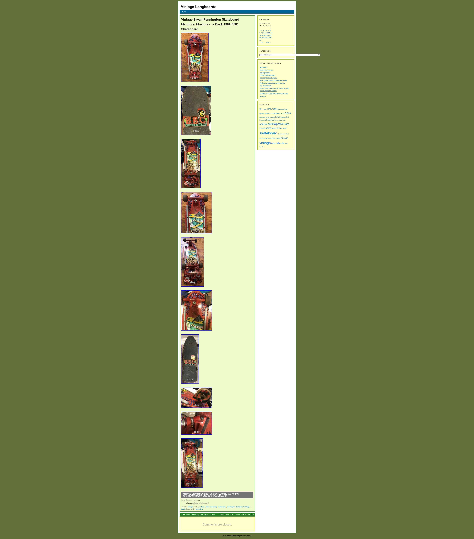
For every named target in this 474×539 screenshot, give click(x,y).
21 (269, 35)
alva (279, 109)
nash (284, 120)
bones (261, 113)
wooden (261, 147)
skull (287, 134)
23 (260, 38)
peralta (272, 124)
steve (265, 138)
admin (183, 509)
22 (271, 35)
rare (287, 124)
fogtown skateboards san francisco (272, 83)
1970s (269, 109)
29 (271, 38)
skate (285, 128)
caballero (267, 113)
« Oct (261, 42)
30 (260, 40)
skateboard (240, 507)
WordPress (235, 536)
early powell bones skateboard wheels (273, 80)
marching (213, 507)
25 (264, 38)
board (286, 109)
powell (280, 124)
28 (269, 38)
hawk (277, 116)
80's (260, 109)
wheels (280, 143)
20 (267, 35)
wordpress (263, 67)
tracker (278, 138)
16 (260, 35)
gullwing (272, 117)
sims (280, 127)
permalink (199, 509)
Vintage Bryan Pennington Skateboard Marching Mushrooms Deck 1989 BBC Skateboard (210, 495)
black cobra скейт (266, 70)
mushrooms (222, 507)
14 (269, 33)
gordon (268, 117)
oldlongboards (265, 72)
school (275, 128)
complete (275, 113)
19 (265, 35)
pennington (231, 507)
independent (284, 117)
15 (271, 33)
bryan (203, 507)
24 (262, 38)
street (269, 138)
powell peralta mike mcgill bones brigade (274, 88)
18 (264, 35)
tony (273, 138)
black (282, 109)
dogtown (262, 117)
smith (261, 138)
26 (265, 38)
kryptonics (262, 120)
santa (268, 128)
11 (264, 33)
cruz (282, 113)
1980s (274, 108)
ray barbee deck (266, 85)
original (263, 124)
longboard (270, 119)
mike (276, 120)
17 (262, 35)
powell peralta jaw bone (268, 90)
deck (208, 507)
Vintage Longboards (198, 6)
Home (184, 11)
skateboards (281, 134)
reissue (262, 128)
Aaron (249, 536)
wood (286, 143)
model (280, 120)
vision (273, 143)
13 (267, 33)
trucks (284, 138)
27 (267, 38)
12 (265, 33)
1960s (265, 109)
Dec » (268, 42)
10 (262, 33)
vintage (190, 507)
